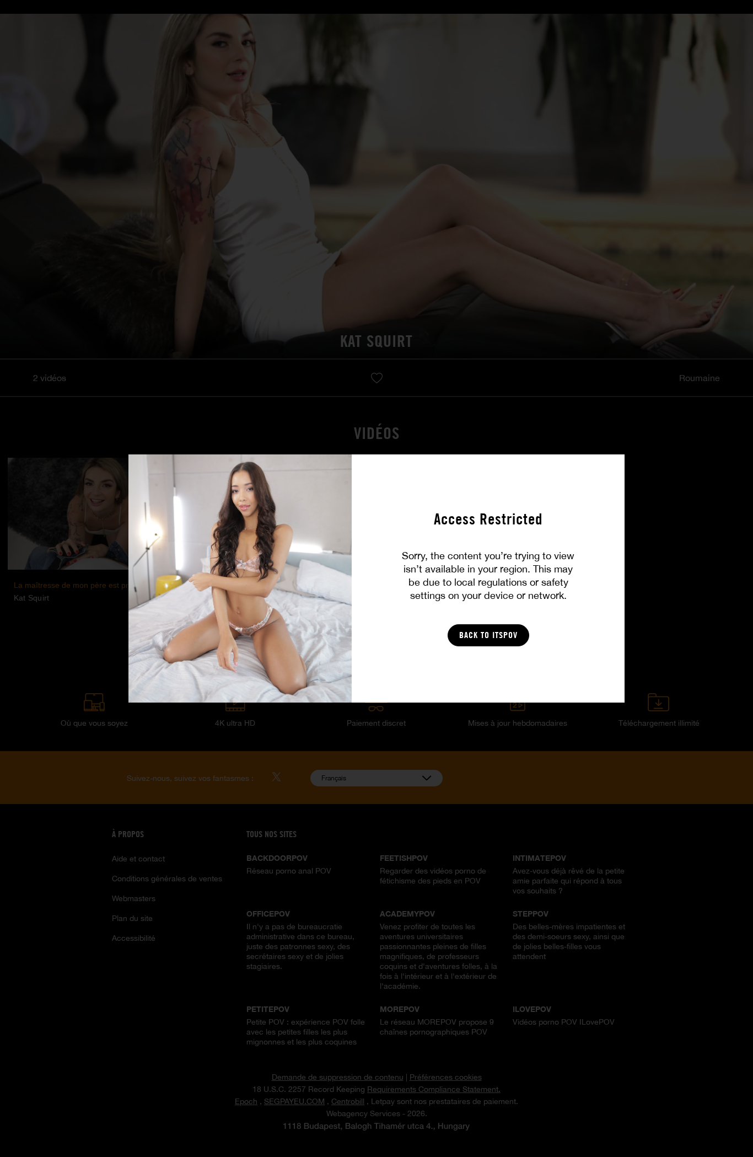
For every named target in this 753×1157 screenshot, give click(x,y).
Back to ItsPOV (488, 635)
